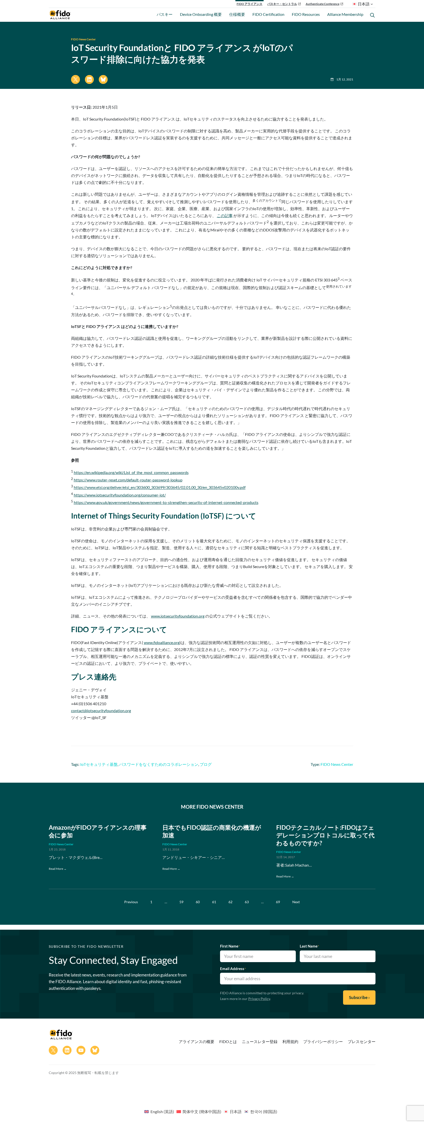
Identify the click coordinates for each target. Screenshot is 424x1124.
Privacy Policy (259, 999)
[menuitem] (159, 1111)
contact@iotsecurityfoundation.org (101, 710)
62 (230, 902)
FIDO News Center (83, 39)
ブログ (206, 764)
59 (181, 902)
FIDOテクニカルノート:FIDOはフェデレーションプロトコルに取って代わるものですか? (325, 835)
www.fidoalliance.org (161, 642)
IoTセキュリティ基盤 (99, 764)
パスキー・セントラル (282, 4)
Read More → (58, 869)
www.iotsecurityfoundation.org (177, 616)
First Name (230, 946)
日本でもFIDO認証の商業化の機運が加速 (211, 831)
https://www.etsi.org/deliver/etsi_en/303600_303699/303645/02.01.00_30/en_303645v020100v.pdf (160, 487)
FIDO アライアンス (249, 4)
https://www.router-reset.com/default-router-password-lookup (128, 479)
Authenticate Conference (322, 4)
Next (296, 902)
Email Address (233, 968)
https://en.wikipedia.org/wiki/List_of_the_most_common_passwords (131, 472)
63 (247, 902)
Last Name (309, 946)
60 (198, 902)
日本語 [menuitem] (236, 1111)
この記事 (225, 215)
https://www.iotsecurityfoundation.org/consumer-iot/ (120, 495)
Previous (131, 902)
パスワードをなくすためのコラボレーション (158, 764)
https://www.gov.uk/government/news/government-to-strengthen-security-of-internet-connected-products (166, 502)
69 (278, 902)
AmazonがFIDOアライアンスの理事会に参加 (98, 831)
